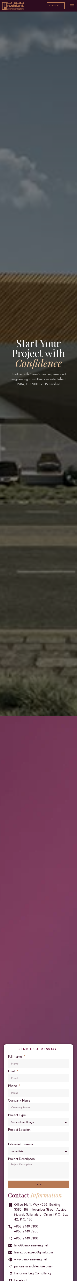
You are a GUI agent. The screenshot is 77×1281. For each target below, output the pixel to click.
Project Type (17, 1115)
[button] (72, 5)
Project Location (19, 1130)
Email (12, 1072)
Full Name (15, 1057)
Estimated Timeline (20, 1145)
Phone (13, 1086)
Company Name (19, 1101)
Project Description (21, 1159)
